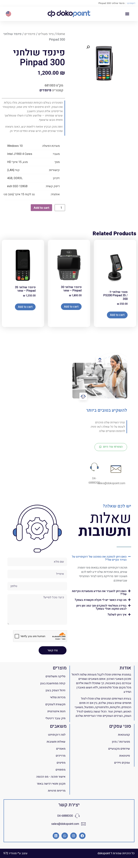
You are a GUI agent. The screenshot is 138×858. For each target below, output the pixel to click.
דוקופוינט (131, 3)
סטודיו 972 (10, 853)
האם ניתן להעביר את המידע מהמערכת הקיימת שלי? (99, 592)
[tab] (101, 558)
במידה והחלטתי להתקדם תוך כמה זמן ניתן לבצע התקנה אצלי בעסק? (101, 607)
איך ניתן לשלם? (116, 614)
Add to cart (41, 207)
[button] (127, 14)
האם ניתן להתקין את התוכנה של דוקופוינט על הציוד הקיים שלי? (99, 558)
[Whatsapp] (64, 836)
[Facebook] (82, 836)
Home (60, 34)
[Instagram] (73, 836)
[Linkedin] (56, 836)
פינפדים (29, 34)
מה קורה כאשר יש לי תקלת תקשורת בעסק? (100, 600)
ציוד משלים (46, 34)
